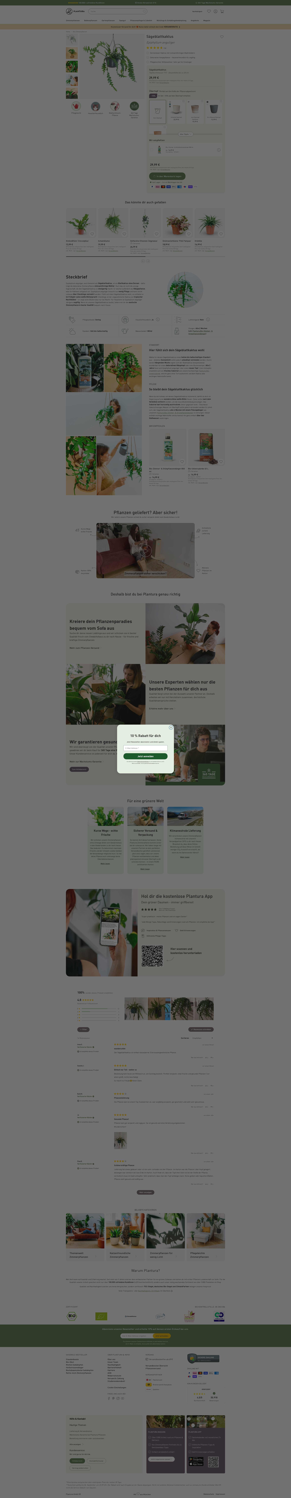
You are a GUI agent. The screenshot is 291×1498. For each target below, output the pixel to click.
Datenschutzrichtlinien (143, 761)
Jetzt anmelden (146, 756)
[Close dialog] (171, 727)
